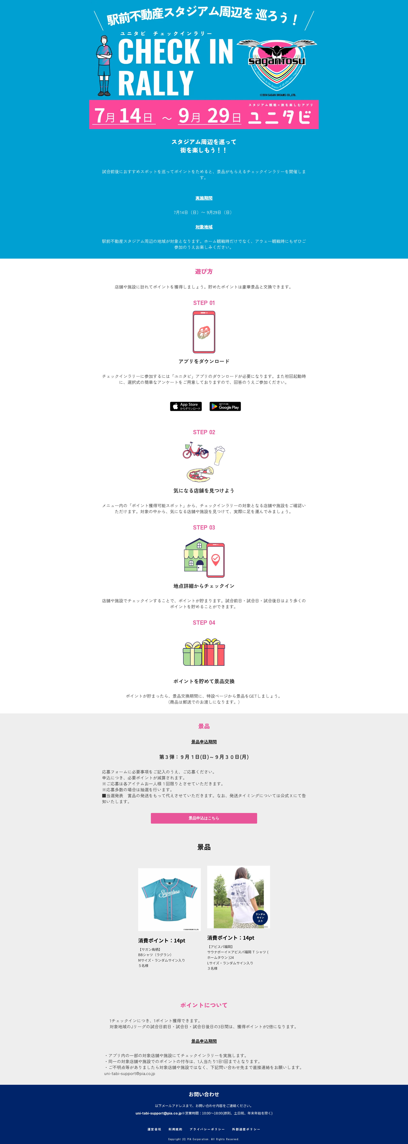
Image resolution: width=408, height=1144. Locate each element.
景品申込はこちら (204, 818)
